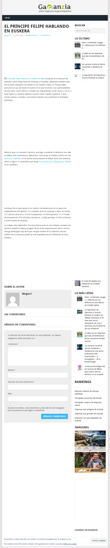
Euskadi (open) (31, 35)
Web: (10, 394)
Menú (7, 18)
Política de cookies (70, 544)
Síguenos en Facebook (86, 530)
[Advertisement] (37, 57)
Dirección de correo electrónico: (21, 382)
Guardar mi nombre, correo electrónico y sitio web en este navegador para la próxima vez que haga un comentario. (36, 409)
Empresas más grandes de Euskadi (89, 414)
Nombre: (12, 370)
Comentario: (13, 344)
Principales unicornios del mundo (88, 398)
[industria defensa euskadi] (90, 451)
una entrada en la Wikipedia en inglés (54, 161)
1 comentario (45, 35)
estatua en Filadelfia (12, 158)
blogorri (7, 35)
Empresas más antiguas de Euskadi (89, 409)
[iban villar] (90, 472)
